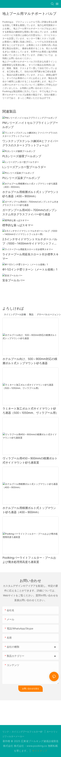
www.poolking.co (37, 745)
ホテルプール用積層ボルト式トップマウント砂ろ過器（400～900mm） (30, 194)
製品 (31, 314)
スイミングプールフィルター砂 (27, 731)
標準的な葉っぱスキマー (17, 225)
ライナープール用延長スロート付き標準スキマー (30, 256)
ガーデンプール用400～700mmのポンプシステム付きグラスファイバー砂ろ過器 (29, 212)
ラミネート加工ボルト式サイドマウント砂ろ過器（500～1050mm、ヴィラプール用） (30, 410)
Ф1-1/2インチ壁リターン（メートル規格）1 (29, 269)
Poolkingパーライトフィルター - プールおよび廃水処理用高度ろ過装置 (29, 560)
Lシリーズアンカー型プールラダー (24, 167)
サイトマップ (39, 750)
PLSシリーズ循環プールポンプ (21, 156)
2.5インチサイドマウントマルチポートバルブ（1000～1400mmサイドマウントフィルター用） (29, 242)
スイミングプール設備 (15, 314)
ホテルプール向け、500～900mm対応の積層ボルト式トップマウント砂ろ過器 (30, 361)
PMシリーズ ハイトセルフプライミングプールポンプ (30, 125)
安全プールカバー (13, 280)
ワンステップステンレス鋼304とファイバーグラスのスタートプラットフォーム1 (30, 143)
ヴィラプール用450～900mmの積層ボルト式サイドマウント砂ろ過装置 (30, 460)
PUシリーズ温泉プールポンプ (21, 178)
